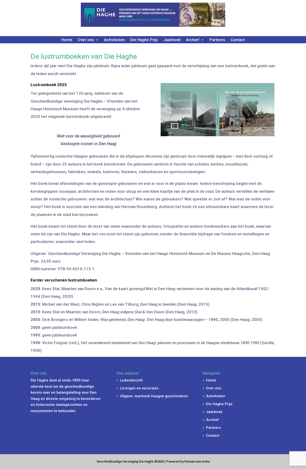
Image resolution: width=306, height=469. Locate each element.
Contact (237, 40)
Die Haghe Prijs (144, 40)
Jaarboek (172, 40)
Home (66, 40)
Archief (212, 420)
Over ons (213, 388)
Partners (217, 40)
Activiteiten (114, 40)
